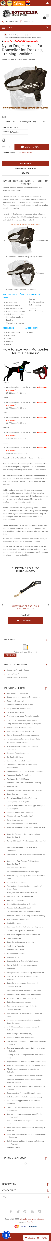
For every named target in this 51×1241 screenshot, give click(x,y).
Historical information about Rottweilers (22, 824)
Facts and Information (15, 712)
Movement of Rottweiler (16, 954)
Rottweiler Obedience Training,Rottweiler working (26, 916)
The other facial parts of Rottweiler (20, 931)
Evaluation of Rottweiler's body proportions (23, 912)
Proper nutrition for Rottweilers (18, 775)
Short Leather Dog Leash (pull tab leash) (25, 607)
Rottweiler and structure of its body (20, 942)
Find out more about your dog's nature (22, 720)
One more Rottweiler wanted (18, 753)
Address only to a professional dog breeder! (24, 994)
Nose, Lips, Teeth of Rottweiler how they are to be (26, 927)
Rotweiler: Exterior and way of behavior (22, 1006)
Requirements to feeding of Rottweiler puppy (24, 1093)
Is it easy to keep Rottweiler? (18, 743)
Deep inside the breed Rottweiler (19, 908)
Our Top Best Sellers (15, 757)
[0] (44, 19)
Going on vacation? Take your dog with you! (24, 724)
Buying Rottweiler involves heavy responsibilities (25, 972)
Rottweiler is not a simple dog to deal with (23, 983)
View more (10, 655)
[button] (47, 27)
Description (25, 164)
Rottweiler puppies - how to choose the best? (24, 790)
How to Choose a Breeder (17, 678)
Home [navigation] (5, 34)
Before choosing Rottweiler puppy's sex (22, 998)
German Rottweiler (14, 1010)
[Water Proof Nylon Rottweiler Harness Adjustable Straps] (21, 273)
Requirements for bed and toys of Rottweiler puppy (26, 1061)
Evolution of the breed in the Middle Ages (23, 872)
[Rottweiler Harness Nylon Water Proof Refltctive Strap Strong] (21, 240)
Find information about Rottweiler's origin (23, 716)
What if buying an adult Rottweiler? (20, 812)
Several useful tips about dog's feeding (22, 798)
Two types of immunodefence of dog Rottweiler (25, 1076)
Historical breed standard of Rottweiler (22, 904)
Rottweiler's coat (13, 957)
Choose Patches (10, 127)
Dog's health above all (15, 701)
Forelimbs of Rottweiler (16, 946)
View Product (27, 620)
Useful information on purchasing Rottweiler (24, 991)
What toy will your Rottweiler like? (20, 816)
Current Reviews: (8, 153)
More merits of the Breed (16, 882)
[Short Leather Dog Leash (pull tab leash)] (25, 590)
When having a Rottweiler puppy (19, 1034)
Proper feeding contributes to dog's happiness (25, 771)
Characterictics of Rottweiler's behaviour (22, 961)
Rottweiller (11, 969)
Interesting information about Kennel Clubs (23, 739)
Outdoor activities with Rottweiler (19, 761)
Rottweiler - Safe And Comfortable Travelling (24, 783)
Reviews (25, 173)
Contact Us (28, 21)
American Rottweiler (14, 987)
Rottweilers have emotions (17, 794)
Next (48, 604)
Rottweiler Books (13, 1148)
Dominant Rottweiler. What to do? (20, 705)
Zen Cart (30, 1222)
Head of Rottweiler (14, 923)
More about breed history (16, 868)
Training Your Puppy (14, 674)
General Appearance (15, 820)
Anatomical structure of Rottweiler (20, 896)
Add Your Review (25, 153)
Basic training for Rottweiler (17, 693)
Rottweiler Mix (12, 787)
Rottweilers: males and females (19, 1002)
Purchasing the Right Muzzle (18, 779)
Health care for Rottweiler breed (19, 727)
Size (4, 117)
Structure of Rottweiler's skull (18, 919)
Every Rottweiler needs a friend (19, 708)
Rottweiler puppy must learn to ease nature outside (27, 1065)
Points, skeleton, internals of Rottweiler (22, 893)
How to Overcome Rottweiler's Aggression (23, 735)
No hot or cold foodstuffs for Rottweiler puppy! (24, 1097)
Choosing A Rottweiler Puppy (18, 670)
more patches (31, 539)
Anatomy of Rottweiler (15, 900)
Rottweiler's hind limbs (15, 950)
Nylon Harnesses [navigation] (31, 34)
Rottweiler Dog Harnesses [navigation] (16, 34)
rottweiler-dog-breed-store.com (33, 1219)
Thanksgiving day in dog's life (18, 802)
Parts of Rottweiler (14, 938)
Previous (2, 604)
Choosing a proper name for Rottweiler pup (23, 697)
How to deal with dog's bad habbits (20, 731)
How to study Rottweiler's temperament (22, 965)
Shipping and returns (25, 168)
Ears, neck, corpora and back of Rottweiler (23, 935)
